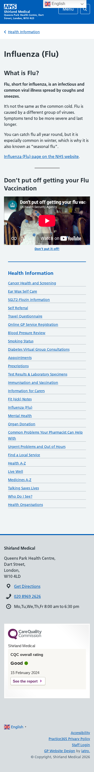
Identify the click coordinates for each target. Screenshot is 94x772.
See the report (25, 681)
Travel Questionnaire (25, 316)
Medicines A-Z (19, 480)
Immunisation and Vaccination (33, 382)
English (58, 4)
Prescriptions (18, 366)
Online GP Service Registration (33, 324)
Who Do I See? (20, 496)
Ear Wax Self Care (22, 291)
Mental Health (20, 416)
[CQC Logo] (25, 638)
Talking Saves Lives (23, 488)
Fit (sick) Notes (20, 399)
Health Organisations (25, 504)
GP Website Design (59, 751)
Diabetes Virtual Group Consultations (38, 349)
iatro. (85, 751)
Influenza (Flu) (20, 407)
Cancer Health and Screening (32, 283)
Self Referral (18, 308)
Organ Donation (21, 424)
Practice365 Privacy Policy (69, 739)
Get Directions (27, 586)
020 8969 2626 (27, 596)
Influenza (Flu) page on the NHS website (41, 156)
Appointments (20, 357)
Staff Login (81, 745)
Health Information (24, 32)
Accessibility (80, 733)
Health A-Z (17, 463)
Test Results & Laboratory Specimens (37, 374)
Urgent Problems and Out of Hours (36, 446)
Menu (68, 9)
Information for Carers (26, 391)
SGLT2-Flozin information (29, 299)
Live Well (15, 471)
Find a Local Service (24, 455)
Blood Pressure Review (26, 333)
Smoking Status (20, 341)
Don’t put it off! (47, 249)
